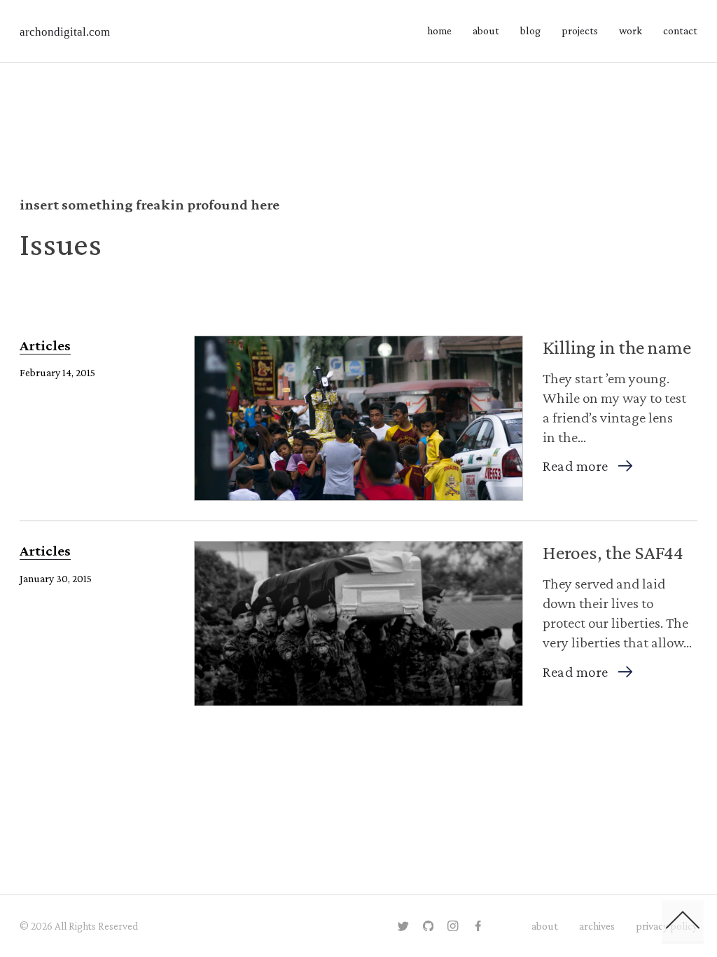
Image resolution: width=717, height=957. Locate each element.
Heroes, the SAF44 (613, 552)
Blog (530, 30)
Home (439, 30)
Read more (575, 465)
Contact (680, 30)
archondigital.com (65, 32)
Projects (580, 30)
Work (630, 30)
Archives (597, 926)
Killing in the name (617, 347)
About (486, 30)
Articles (45, 345)
